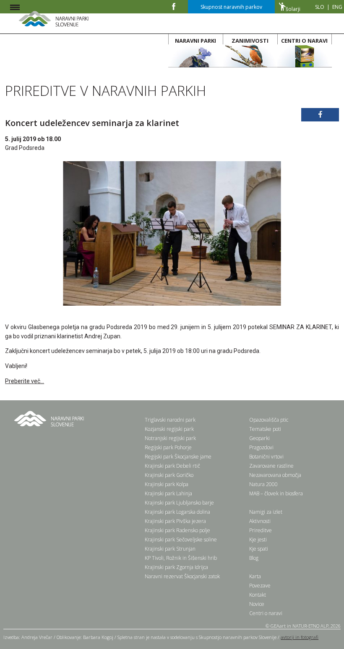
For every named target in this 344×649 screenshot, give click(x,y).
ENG (337, 6)
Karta (255, 576)
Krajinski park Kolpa (166, 484)
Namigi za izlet (265, 511)
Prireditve (260, 530)
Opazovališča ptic (268, 419)
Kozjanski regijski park (169, 429)
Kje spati (258, 548)
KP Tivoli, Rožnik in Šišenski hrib (181, 557)
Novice (256, 604)
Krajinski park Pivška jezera (175, 521)
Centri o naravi (265, 613)
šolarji (293, 9)
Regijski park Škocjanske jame (178, 456)
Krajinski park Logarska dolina (177, 511)
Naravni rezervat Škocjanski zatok (182, 576)
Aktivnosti (260, 521)
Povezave (260, 585)
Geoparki (259, 438)
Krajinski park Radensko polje (177, 530)
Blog (253, 557)
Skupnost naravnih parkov (231, 6)
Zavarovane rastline (271, 465)
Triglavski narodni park (170, 419)
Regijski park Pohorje (168, 447)
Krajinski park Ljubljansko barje (179, 502)
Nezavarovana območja (275, 475)
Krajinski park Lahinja (168, 493)
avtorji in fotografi (299, 637)
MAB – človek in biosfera (276, 493)
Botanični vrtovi (266, 456)
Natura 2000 (263, 484)
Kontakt (257, 594)
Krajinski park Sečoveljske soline (181, 539)
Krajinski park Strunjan (170, 548)
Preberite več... (24, 381)
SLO (319, 6)
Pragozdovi (261, 447)
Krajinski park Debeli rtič (172, 465)
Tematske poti (265, 429)
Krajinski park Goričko (169, 475)
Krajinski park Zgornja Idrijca (176, 567)
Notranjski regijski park (170, 438)
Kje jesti (258, 539)
